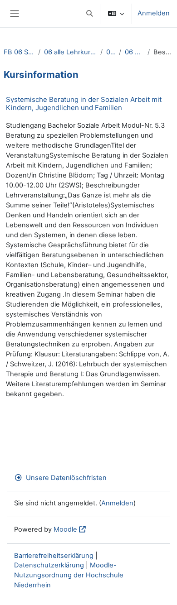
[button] (89, 13)
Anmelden (154, 13)
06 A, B (110, 52)
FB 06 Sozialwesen (19, 52)
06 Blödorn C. (134, 52)
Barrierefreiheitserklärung (53, 556)
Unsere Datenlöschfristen (66, 478)
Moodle (65, 529)
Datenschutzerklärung (49, 565)
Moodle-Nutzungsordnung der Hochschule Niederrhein (68, 575)
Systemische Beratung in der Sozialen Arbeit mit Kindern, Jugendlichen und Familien (84, 103)
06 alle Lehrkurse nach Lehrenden (70, 52)
